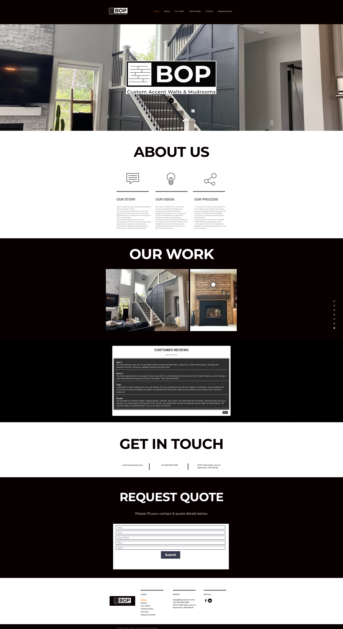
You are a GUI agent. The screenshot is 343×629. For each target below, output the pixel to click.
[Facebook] (206, 601)
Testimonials (147, 609)
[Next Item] (232, 300)
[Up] (171, 100)
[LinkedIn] (210, 601)
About (144, 603)
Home (144, 600)
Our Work (145, 606)
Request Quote (148, 614)
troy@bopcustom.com (132, 465)
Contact (144, 612)
